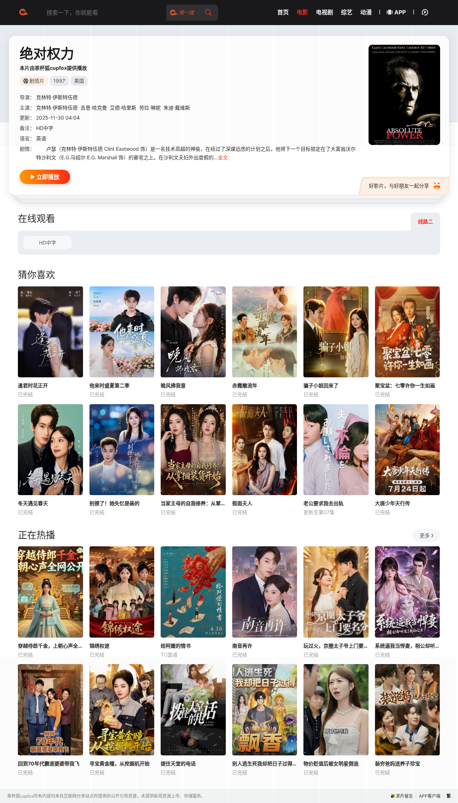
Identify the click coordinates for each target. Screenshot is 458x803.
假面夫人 (242, 503)
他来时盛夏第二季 (109, 385)
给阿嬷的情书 (176, 646)
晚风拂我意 (173, 385)
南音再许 (242, 646)
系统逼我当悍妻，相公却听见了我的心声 (407, 646)
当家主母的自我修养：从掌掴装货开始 (193, 503)
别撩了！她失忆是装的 (114, 503)
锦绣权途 (99, 646)
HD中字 (47, 243)
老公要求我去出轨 (323, 503)
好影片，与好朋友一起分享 (399, 186)
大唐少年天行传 (392, 503)
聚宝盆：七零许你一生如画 (405, 385)
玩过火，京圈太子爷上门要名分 (336, 646)
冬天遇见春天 (33, 503)
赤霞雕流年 (244, 385)
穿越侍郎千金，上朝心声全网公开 (50, 646)
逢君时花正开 (33, 385)
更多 (425, 535)
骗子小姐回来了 (320, 385)
